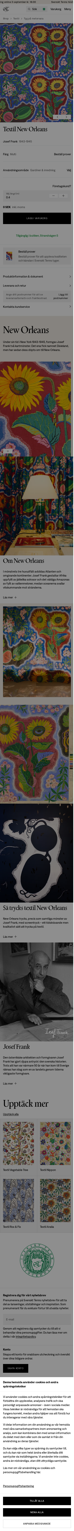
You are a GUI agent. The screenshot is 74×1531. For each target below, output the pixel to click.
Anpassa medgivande (37, 1523)
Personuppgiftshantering (18, 1486)
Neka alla (37, 1512)
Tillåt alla (37, 1500)
